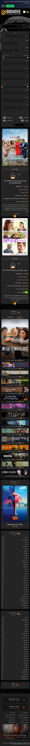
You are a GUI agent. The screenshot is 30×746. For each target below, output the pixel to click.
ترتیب (26, 105)
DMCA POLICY (11, 722)
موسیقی (25, 587)
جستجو (26, 125)
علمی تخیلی (24, 560)
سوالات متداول (12, 720)
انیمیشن (25, 562)
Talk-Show (24, 605)
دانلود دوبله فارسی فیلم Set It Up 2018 (15, 270)
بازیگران (26, 47)
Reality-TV (24, 672)
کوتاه (26, 592)
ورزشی (25, 576)
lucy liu (20, 286)
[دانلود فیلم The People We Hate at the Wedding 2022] (15, 165)
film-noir (25, 594)
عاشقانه (25, 553)
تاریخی (25, 569)
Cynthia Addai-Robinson (10, 198)
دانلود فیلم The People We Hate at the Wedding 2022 (15, 182)
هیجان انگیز (24, 539)
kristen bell (19, 198)
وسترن (25, 585)
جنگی (26, 571)
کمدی (22, 192)
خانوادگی (25, 564)
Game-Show (24, 676)
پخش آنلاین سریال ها (10, 715)
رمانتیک (22, 280)
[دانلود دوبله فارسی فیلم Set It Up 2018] (15, 255)
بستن (3, 6)
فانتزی (25, 558)
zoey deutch (9, 286)
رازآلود (25, 555)
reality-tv (25, 603)
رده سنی (26, 68)
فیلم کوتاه (24, 596)
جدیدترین (19, 317)
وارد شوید (9, 21)
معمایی (25, 589)
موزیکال (25, 578)
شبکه (27, 97)
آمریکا (18, 201)
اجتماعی (25, 607)
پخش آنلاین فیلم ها (23, 715)
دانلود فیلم (25, 712)
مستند (25, 583)
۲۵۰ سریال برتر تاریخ (10, 717)
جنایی (26, 548)
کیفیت (26, 90)
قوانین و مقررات (24, 722)
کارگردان (26, 40)
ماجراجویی (25, 546)
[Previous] (2, 507)
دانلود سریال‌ (12, 712)
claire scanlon (18, 195)
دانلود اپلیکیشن (10, 6)
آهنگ (25, 573)
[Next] (28, 507)
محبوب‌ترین (10, 317)
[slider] (27, 57)
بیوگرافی (25, 567)
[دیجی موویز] (11, 16)
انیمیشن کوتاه (24, 601)
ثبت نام (19, 21)
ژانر (27, 75)
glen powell (15, 286)
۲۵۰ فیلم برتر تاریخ (23, 717)
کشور (27, 60)
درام (26, 537)
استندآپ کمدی (23, 598)
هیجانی (25, 674)
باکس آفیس (25, 720)
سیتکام (25, 656)
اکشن (26, 544)
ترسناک (25, 551)
